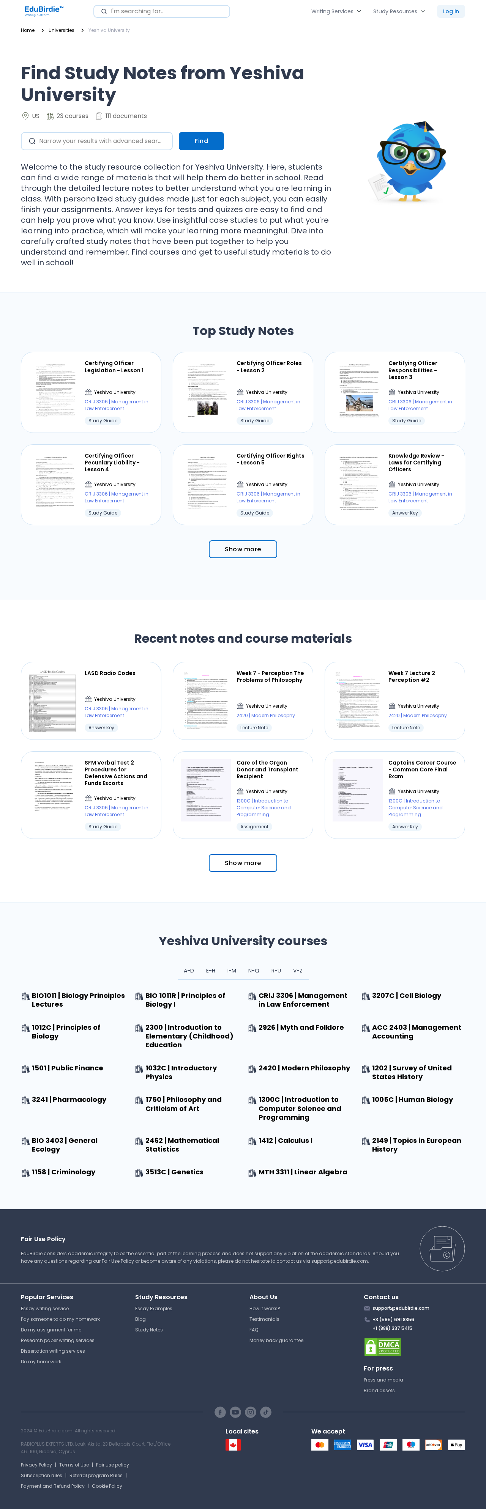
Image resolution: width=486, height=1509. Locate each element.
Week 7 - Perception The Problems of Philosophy (270, 676)
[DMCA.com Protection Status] (414, 1346)
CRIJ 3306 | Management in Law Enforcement (116, 405)
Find (201, 141)
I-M (231, 970)
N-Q (253, 970)
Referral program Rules (96, 1475)
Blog (140, 1319)
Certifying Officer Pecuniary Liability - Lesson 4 (112, 462)
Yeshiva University (115, 392)
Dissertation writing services (53, 1351)
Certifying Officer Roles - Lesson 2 (269, 366)
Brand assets (379, 1390)
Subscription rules (41, 1475)
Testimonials (264, 1319)
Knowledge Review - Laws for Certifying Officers (416, 462)
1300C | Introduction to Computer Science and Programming (264, 808)
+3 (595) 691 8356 (393, 1319)
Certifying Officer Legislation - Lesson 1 (114, 366)
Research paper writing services (58, 1340)
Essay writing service (45, 1308)
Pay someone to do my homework (60, 1319)
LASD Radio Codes (110, 673)
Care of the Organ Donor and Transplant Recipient (267, 769)
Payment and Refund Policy (53, 1486)
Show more (243, 549)
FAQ (253, 1329)
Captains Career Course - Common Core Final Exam (422, 769)
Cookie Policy (107, 1486)
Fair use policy (112, 1465)
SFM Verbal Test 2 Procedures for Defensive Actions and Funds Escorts (116, 773)
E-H (210, 970)
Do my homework (41, 1361)
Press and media (383, 1380)
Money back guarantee (276, 1340)
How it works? (264, 1308)
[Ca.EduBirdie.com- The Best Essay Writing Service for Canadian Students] (233, 1448)
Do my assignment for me (51, 1329)
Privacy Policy (36, 1465)
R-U (276, 970)
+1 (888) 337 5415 (392, 1328)
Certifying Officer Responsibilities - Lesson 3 (412, 370)
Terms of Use (74, 1465)
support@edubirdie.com (339, 1261)
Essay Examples (153, 1308)
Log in (451, 11)
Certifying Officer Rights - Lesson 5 (271, 459)
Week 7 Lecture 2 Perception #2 (411, 676)
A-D (189, 970)
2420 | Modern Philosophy (266, 715)
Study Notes (149, 1329)
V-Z (298, 970)
